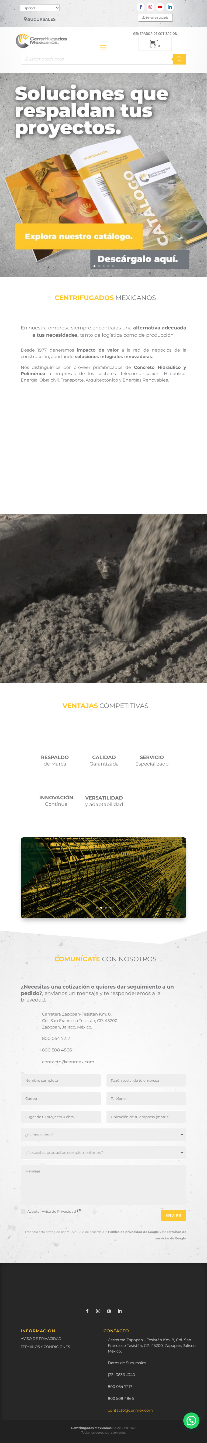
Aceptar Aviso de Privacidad (52, 1211)
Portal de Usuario (157, 17)
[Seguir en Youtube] (160, 7)
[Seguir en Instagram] (150, 7)
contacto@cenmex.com (130, 1410)
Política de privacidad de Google (133, 1232)
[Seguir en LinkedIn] (170, 7)
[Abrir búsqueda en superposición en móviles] (103, 59)
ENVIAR (173, 1215)
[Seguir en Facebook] (140, 7)
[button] (191, 1420)
